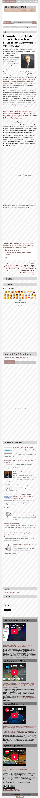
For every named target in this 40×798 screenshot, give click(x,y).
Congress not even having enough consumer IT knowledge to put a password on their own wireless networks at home (19, 81)
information (30, 245)
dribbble (33, 1)
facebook (21, 1)
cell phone (11, 245)
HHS (27, 243)
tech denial (22, 243)
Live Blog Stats (20, 602)
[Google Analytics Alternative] (20, 797)
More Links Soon (10, 1)
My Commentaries (27, 252)
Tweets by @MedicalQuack (11, 592)
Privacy (9, 362)
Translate (20, 362)
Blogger (35, 794)
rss (27, 1)
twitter (19, 1)
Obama (31, 243)
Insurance (9, 252)
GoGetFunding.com (26, 408)
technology (18, 245)
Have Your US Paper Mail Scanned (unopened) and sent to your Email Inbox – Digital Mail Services (24, 496)
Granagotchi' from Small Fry (11, 523)
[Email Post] (5, 258)
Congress (14, 247)
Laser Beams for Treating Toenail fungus (23, 512)
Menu (8, 22)
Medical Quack (6, 794)
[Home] (5, 32)
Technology (9, 254)
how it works (19, 408)
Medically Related (17, 252)
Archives (30, 362)
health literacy (7, 247)
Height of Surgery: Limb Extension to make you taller (18, 485)
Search (34, 22)
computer (5, 245)
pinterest (36, 1)
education (24, 245)
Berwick (25, 247)
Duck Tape (7, 507)
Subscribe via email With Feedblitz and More (16, 357)
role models (16, 243)
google (24, 1)
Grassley (19, 247)
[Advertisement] (21, 16)
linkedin (30, 1)
